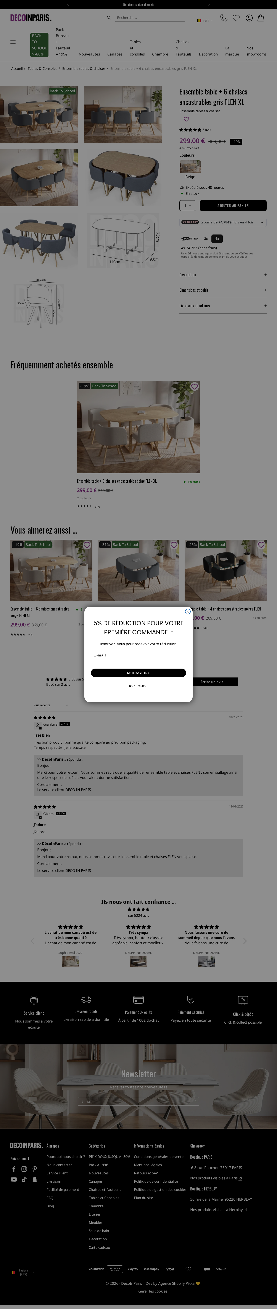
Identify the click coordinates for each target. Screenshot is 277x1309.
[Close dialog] (187, 611)
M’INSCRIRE (138, 672)
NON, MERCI (138, 686)
